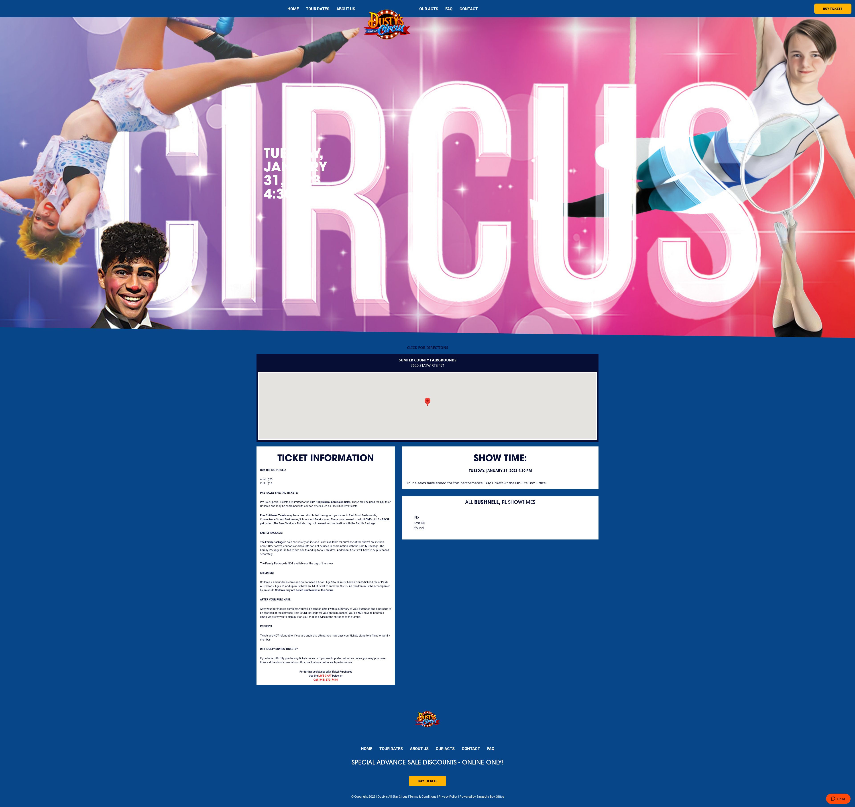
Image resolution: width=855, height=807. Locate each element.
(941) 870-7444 (328, 679)
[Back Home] (387, 26)
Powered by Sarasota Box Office (482, 796)
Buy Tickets (833, 8)
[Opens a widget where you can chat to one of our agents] (838, 799)
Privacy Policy (448, 796)
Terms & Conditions (422, 796)
